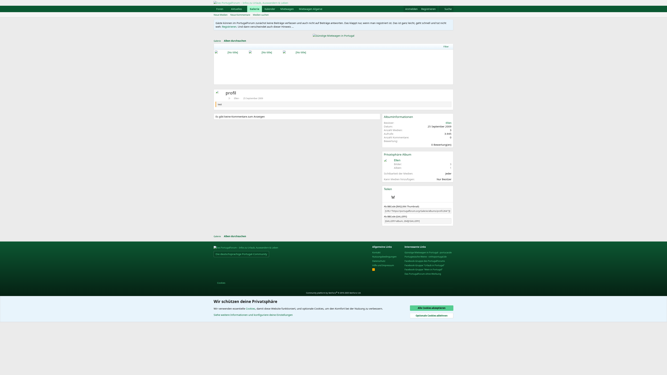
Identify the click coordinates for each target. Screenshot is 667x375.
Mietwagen (287, 9)
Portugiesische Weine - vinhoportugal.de (426, 256)
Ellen (236, 98)
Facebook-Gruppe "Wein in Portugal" (424, 269)
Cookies (221, 282)
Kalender (270, 9)
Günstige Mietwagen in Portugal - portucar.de (428, 252)
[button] (226, 9)
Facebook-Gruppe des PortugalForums (425, 260)
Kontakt (376, 252)
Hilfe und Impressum (383, 265)
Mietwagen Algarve (310, 9)
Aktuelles (236, 9)
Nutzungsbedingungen (384, 256)
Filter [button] (446, 46)
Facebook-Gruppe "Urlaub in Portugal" (424, 265)
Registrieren (229, 26)
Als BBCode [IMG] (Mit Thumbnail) (401, 206)
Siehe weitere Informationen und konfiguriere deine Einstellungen (253, 314)
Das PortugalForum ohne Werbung (423, 273)
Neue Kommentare (240, 14)
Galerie (254, 9)
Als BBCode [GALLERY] (395, 216)
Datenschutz (378, 260)
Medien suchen (261, 14)
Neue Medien (221, 14)
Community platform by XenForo (333, 292)
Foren (219, 9)
